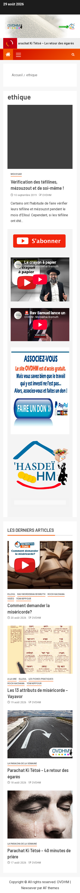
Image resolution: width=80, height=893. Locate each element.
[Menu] (18, 54)
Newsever (28, 888)
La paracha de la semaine (22, 763)
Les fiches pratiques (41, 679)
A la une (12, 679)
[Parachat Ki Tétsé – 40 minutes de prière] (40, 815)
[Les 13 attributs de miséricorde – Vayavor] (40, 650)
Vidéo (10, 599)
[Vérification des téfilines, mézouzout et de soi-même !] (40, 137)
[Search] (73, 55)
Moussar (16, 174)
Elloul (11, 594)
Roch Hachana (56, 594)
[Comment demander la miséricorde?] (40, 565)
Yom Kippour (23, 599)
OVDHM (46, 195)
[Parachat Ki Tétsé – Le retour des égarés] (40, 734)
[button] (18, 54)
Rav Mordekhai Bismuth (31, 594)
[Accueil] (8, 55)
